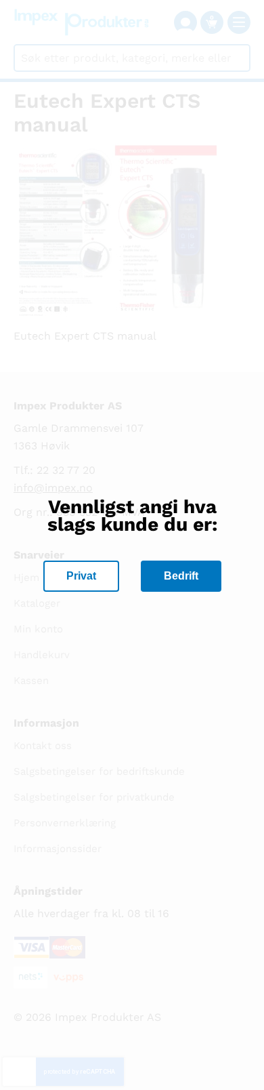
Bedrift (181, 576)
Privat (81, 576)
